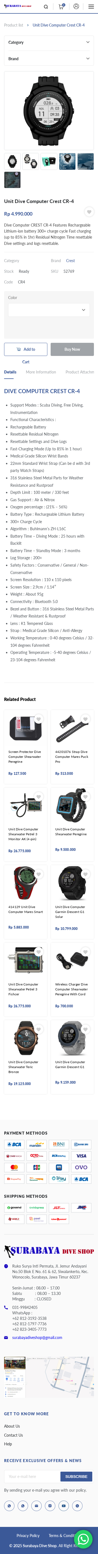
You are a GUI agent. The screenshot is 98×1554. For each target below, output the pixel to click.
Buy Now (72, 349)
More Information (41, 372)
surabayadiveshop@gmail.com (37, 1337)
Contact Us (13, 1435)
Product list (13, 25)
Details (10, 372)
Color (12, 297)
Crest (70, 260)
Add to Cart (28, 351)
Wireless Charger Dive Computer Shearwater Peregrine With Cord (71, 989)
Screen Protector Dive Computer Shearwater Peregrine (24, 757)
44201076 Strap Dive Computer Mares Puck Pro (71, 757)
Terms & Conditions (65, 1535)
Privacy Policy (28, 1535)
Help (8, 1444)
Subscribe (76, 1476)
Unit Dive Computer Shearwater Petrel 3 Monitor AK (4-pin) (23, 834)
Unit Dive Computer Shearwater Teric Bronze (23, 1067)
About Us (12, 1426)
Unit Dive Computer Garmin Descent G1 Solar (70, 912)
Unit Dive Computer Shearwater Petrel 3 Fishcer (23, 989)
